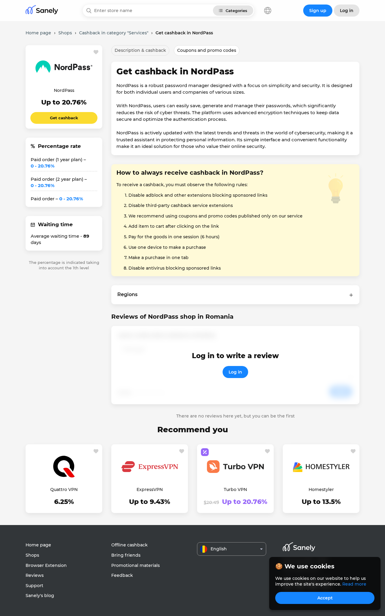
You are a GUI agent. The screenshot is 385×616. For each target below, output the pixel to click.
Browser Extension (46, 565)
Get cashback (64, 117)
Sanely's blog (40, 595)
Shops (32, 555)
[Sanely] (42, 10)
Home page (38, 545)
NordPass (64, 90)
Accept (325, 598)
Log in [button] (346, 10)
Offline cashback (129, 545)
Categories (236, 10)
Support (34, 585)
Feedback (122, 575)
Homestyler (321, 489)
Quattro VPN (64, 489)
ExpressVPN (150, 489)
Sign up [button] (317, 10)
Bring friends (125, 555)
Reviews (35, 575)
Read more (354, 584)
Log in (235, 372)
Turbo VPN (235, 489)
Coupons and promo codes (206, 50)
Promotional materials (135, 565)
